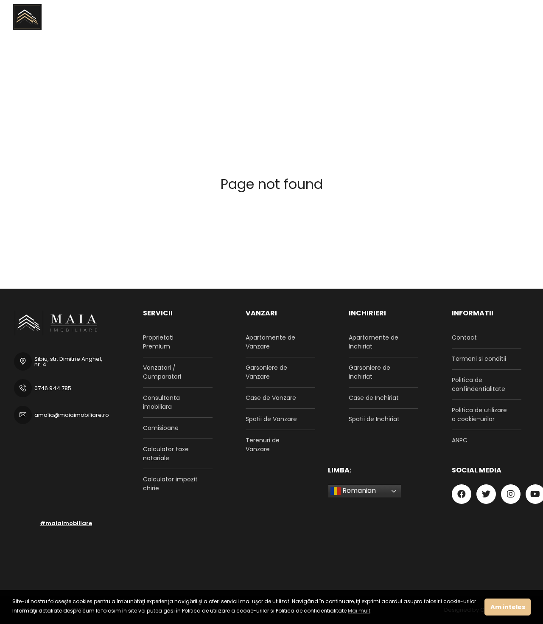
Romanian (358, 491)
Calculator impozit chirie (170, 483)
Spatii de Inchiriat (374, 419)
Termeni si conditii (479, 358)
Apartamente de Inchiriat (373, 342)
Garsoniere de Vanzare (266, 372)
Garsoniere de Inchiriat (369, 372)
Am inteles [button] (507, 607)
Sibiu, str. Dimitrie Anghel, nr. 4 (68, 361)
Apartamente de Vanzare (270, 342)
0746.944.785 (52, 388)
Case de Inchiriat (374, 398)
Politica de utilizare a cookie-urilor (479, 414)
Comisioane (161, 428)
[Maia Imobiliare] (51, 17)
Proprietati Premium (158, 342)
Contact (464, 337)
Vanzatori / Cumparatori (162, 372)
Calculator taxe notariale (166, 453)
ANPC (459, 440)
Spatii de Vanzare (271, 419)
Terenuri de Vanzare (263, 444)
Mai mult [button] (359, 610)
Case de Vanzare (271, 398)
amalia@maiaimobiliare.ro (71, 415)
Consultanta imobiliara (161, 402)
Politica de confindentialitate (478, 384)
